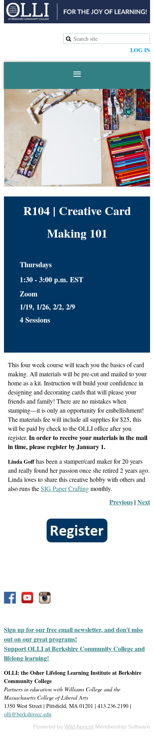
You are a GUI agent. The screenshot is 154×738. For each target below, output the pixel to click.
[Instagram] (45, 598)
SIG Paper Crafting (65, 488)
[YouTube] (27, 598)
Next (143, 501)
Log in (140, 50)
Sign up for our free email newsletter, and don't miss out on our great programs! (73, 634)
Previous (121, 501)
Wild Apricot (79, 726)
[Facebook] (10, 598)
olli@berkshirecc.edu (27, 714)
